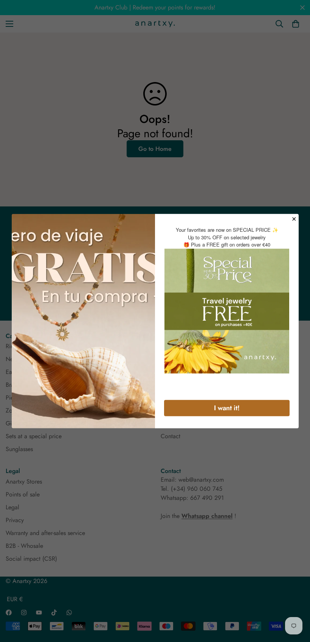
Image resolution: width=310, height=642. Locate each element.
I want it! (227, 407)
